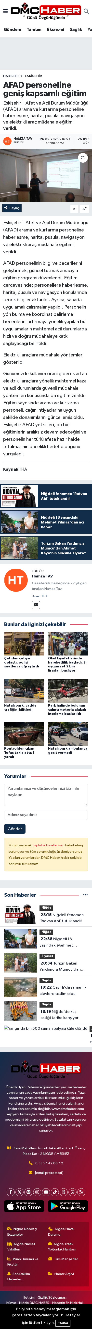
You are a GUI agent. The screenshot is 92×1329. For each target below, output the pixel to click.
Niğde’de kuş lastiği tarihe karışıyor (59, 1015)
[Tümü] (85, 895)
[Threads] (64, 1192)
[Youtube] (46, 1192)
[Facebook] (11, 1192)
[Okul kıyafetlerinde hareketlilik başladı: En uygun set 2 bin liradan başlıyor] (68, 643)
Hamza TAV (42, 576)
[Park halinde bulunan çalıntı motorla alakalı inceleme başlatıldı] (68, 691)
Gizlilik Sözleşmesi (52, 1297)
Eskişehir (33, 76)
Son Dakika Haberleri (18, 1276)
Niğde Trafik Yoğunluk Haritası (62, 1246)
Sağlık (76, 29)
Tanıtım (34, 29)
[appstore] (24, 1207)
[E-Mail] (36, 605)
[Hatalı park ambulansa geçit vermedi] (68, 734)
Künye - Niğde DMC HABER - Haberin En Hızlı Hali (44, 1303)
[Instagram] (37, 1192)
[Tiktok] (55, 1192)
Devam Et (38, 596)
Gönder (15, 829)
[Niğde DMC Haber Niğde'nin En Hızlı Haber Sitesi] (45, 12)
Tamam (63, 1323)
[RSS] (81, 1192)
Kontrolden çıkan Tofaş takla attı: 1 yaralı (19, 753)
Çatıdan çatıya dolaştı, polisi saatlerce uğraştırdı (21, 662)
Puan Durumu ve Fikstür (23, 1261)
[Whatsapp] (72, 1192)
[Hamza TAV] (16, 580)
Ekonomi (55, 29)
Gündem (12, 29)
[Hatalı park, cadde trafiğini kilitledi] (24, 691)
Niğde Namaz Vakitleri (21, 1246)
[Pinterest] (28, 1192)
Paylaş (15, 208)
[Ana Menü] (5, 12)
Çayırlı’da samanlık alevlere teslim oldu (62, 990)
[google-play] (68, 1207)
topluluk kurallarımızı (48, 845)
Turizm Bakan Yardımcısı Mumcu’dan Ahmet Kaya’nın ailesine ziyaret (61, 967)
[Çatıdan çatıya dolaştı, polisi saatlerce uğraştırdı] (24, 643)
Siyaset (47, 956)
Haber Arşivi (64, 1274)
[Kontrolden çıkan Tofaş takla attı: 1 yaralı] (24, 734)
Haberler (11, 76)
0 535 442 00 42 (49, 1163)
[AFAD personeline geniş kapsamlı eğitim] (46, 175)
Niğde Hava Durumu (61, 1231)
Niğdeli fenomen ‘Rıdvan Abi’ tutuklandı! (61, 918)
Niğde (46, 907)
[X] (19, 1192)
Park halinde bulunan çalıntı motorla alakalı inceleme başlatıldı (67, 710)
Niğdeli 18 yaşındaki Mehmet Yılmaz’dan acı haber (58, 942)
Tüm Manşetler (66, 1259)
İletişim (29, 1297)
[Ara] (86, 12)
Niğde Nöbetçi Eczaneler (22, 1231)
